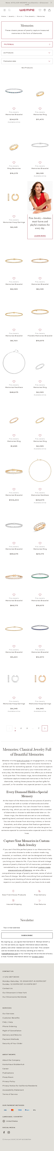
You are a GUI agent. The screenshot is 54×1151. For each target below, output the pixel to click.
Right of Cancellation (11, 1031)
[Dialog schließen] (52, 2)
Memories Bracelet (14, 114)
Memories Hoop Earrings (14, 222)
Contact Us (7, 988)
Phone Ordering (9, 1026)
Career (5, 1069)
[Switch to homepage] (27, 10)
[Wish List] (40, 10)
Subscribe (27, 935)
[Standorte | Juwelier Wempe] (44, 10)
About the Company (11, 1060)
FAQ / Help (7, 1022)
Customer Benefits (10, 1018)
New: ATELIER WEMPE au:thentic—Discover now (27, 3)
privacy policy (38, 957)
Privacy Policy (8, 1081)
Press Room (7, 1077)
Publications (8, 1073)
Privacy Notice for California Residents (19, 1086)
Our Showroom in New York (14, 993)
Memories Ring (40, 114)
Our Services (8, 1014)
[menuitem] (4, 10)
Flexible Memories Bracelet (40, 336)
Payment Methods (10, 1039)
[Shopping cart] (49, 10)
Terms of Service (10, 1094)
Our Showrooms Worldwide (14, 997)
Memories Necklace (14, 387)
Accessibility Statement (13, 1090)
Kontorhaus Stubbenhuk (13, 1064)
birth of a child (23, 761)
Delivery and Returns (11, 1035)
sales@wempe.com (10, 954)
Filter (9, 44)
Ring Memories (14, 168)
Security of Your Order (12, 1043)
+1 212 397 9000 (10, 977)
